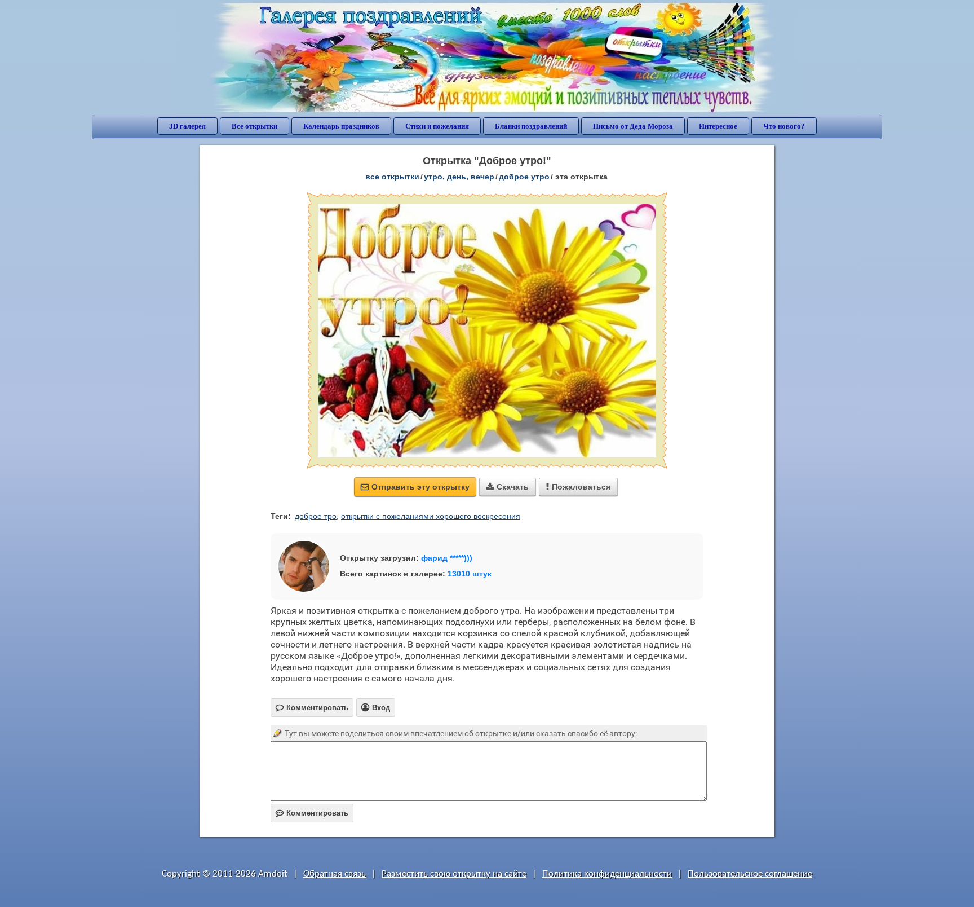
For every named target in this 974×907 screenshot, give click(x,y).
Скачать (507, 486)
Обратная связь (334, 874)
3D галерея (187, 126)
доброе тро (316, 516)
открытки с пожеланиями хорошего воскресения (430, 516)
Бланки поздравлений (531, 126)
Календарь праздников (341, 126)
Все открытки (254, 126)
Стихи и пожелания (437, 126)
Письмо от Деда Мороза (633, 126)
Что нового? (784, 126)
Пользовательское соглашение (750, 874)
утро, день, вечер (459, 176)
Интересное (718, 126)
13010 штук (470, 573)
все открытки (392, 176)
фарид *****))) (446, 557)
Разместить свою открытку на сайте (454, 874)
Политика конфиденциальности (607, 874)
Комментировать (312, 813)
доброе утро (524, 176)
